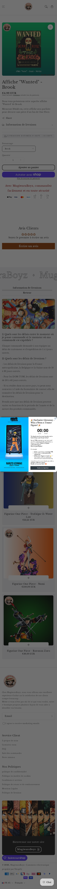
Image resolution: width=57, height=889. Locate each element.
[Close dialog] (55, 418)
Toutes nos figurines (42, 468)
